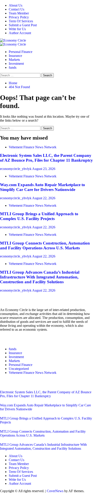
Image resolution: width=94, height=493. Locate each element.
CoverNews (55, 491)
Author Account (20, 33)
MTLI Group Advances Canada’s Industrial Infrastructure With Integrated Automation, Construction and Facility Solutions (39, 277)
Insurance (15, 56)
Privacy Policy (19, 17)
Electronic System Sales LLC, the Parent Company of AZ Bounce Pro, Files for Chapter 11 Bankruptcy (46, 158)
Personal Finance (20, 52)
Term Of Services (21, 21)
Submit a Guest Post (23, 25)
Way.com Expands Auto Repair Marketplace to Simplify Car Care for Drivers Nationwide (42, 187)
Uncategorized (19, 369)
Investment (16, 63)
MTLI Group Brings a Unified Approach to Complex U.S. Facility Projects (39, 216)
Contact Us (16, 9)
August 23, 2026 (43, 169)
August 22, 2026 (43, 198)
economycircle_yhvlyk (16, 169)
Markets (14, 59)
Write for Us (17, 29)
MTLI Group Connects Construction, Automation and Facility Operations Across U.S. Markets (45, 245)
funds (12, 67)
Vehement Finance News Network (32, 147)
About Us (15, 5)
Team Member (19, 13)
